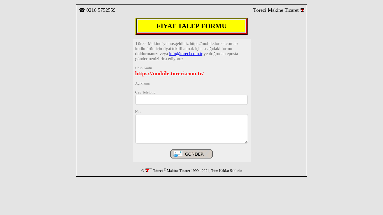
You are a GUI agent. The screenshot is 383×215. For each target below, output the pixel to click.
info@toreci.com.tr (185, 53)
